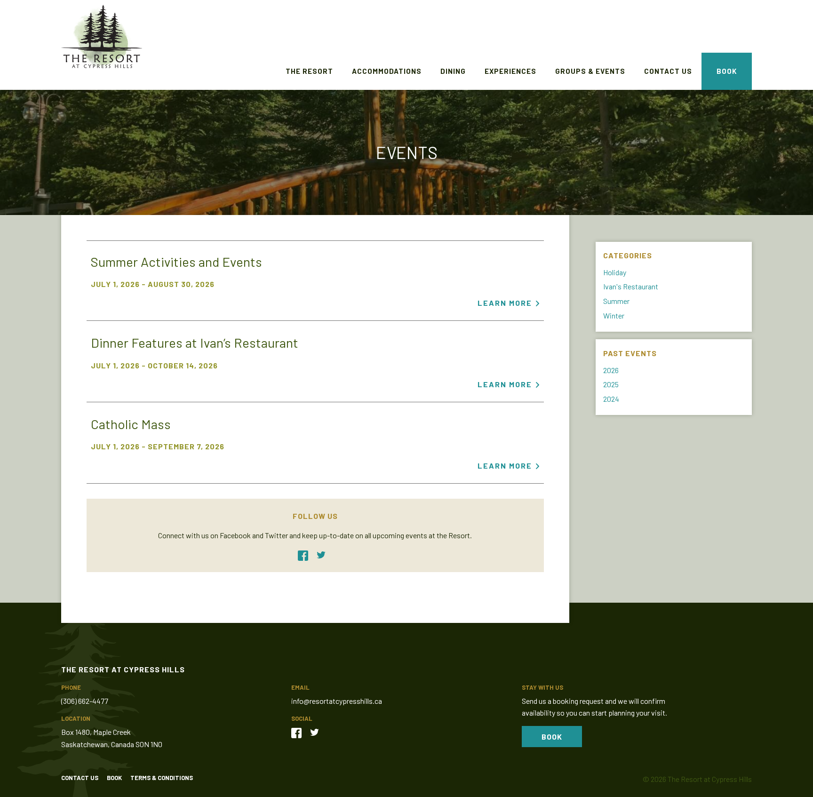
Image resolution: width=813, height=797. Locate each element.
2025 (611, 384)
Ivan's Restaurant (630, 286)
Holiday (614, 272)
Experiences (510, 71)
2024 (611, 398)
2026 (611, 370)
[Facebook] (306, 554)
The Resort (309, 71)
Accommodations (387, 71)
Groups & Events (590, 71)
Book (727, 71)
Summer (616, 300)
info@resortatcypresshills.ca (336, 700)
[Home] (101, 37)
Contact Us (668, 71)
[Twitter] (325, 554)
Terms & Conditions (161, 777)
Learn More (505, 302)
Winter (613, 315)
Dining (453, 71)
